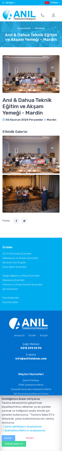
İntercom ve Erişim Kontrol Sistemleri (22, 284)
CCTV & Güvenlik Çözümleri (16, 253)
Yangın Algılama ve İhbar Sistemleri (21, 275)
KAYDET (8, 438)
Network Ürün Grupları (14, 262)
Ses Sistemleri (10, 289)
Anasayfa (25, 28)
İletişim (10, 2)
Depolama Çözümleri (13, 280)
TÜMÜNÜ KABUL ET (13, 444)
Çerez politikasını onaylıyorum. (23, 426)
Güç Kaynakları (10, 302)
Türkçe (54, 2)
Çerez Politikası (31, 380)
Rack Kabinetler (10, 297)
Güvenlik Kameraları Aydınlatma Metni (31, 389)
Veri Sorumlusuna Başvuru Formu (31, 393)
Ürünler (32, 335)
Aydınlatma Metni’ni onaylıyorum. (25, 430)
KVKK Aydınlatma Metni (31, 385)
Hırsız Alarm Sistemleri (14, 267)
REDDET (30, 438)
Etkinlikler (40, 28)
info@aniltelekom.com (31, 358)
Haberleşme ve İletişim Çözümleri (20, 258)
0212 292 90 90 (31, 348)
